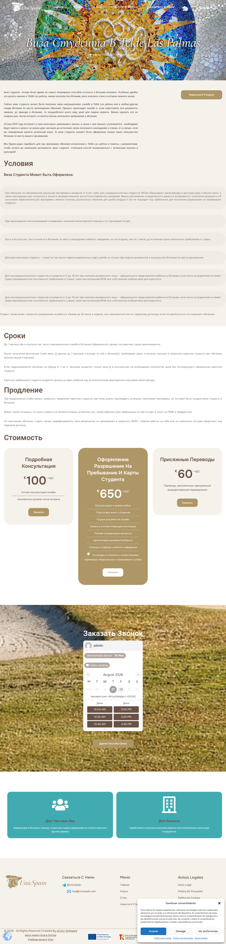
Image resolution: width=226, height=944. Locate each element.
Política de (184, 897)
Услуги (78, 7)
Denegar (181, 931)
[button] (219, 903)
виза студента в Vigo (40, 939)
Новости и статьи (124, 7)
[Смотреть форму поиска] (213, 7)
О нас (97, 7)
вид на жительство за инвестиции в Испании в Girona (40, 935)
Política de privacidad (183, 938)
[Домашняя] (91, 54)
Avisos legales (201, 938)
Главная (57, 7)
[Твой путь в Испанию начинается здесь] (26, 7)
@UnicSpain (74, 885)
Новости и (126, 904)
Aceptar (153, 931)
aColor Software (67, 931)
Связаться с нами (161, 7)
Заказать (38, 512)
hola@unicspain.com (84, 891)
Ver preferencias (208, 931)
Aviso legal (184, 885)
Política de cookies (162, 938)
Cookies (195, 897)
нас (124, 897)
